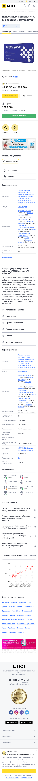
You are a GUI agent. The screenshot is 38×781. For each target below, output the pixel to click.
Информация (7, 736)
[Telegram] (27, 712)
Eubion (20, 458)
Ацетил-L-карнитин (24, 211)
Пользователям (8, 731)
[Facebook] (11, 712)
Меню (4, 6)
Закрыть (36, 750)
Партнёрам (6, 742)
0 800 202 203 (19, 680)
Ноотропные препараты (26, 202)
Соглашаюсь (19, 771)
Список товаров (29, 5)
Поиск (25, 5)
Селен (33, 229)
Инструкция (12, 171)
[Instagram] (16, 712)
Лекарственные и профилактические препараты (24, 192)
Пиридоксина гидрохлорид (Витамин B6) (26, 227)
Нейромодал (22, 207)
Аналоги (11, 176)
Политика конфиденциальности (19, 778)
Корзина (34, 5)
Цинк (27, 238)
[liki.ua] (11, 6)
